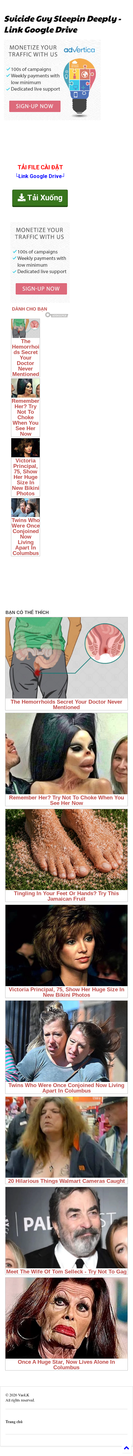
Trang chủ (14, 1421)
